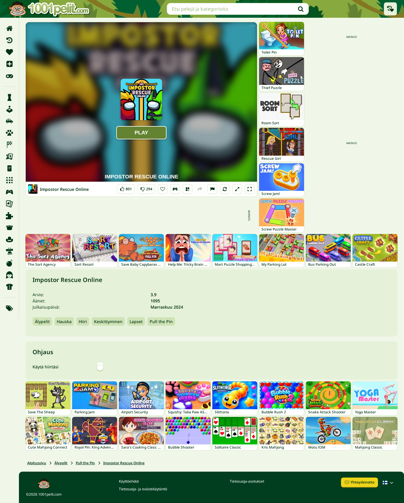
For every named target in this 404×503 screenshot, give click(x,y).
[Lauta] (9, 156)
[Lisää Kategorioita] (9, 308)
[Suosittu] (9, 76)
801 (126, 187)
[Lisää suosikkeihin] (163, 189)
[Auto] (9, 121)
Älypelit (42, 321)
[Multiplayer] (9, 192)
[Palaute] (212, 189)
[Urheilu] (9, 287)
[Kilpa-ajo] (9, 145)
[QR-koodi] (187, 189)
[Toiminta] (9, 263)
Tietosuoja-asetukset (247, 481)
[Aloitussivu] (9, 28)
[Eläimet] (9, 133)
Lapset (136, 321)
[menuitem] (9, 28)
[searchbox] (238, 9)
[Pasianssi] (9, 204)
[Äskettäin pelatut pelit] (390, 8)
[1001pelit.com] (49, 9)
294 (146, 187)
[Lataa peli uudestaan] (225, 189)
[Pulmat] (9, 216)
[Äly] (9, 97)
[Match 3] (9, 180)
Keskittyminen (108, 321)
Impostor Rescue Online (124, 462)
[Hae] (300, 9)
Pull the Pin (161, 321)
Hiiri (83, 321)
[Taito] (9, 251)
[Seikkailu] (9, 239)
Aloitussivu (36, 462)
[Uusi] (9, 64)
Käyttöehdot (129, 481)
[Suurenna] (237, 189)
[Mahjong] (9, 168)
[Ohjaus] (175, 189)
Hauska (64, 321)
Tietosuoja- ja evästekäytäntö (143, 488)
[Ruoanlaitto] (9, 227)
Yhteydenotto (362, 482)
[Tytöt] (9, 275)
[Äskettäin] (9, 40)
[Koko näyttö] (250, 189)
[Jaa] (200, 189)
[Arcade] (9, 109)
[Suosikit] (9, 52)
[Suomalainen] (388, 483)
